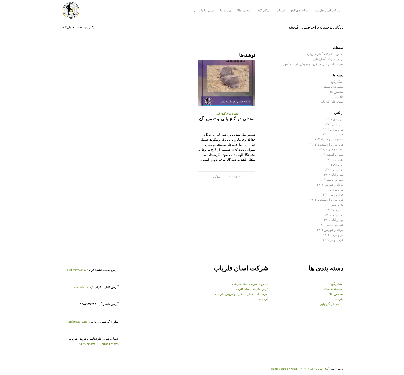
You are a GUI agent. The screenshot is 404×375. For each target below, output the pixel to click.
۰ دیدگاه (217, 176)
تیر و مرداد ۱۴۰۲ (333, 189)
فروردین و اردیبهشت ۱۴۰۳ (326, 144)
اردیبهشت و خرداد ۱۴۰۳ (328, 139)
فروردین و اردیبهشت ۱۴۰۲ (326, 199)
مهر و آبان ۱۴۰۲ (333, 174)
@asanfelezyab (76, 270)
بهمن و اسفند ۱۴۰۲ (331, 154)
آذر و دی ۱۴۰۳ (334, 119)
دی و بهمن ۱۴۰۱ (333, 204)
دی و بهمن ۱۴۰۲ (333, 159)
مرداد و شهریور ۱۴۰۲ (330, 184)
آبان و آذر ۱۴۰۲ (334, 169)
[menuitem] (327, 10)
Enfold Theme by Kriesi (284, 368)
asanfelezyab (83, 287)
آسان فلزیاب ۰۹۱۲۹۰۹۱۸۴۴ (314, 368)
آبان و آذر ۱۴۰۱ (334, 214)
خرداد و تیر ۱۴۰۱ (333, 240)
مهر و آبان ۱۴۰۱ (333, 220)
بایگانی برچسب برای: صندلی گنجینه (316, 27)
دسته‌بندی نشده (333, 86)
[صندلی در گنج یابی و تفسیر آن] (226, 83)
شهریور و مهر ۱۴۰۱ (331, 224)
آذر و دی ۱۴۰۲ (334, 164)
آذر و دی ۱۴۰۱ (334, 209)
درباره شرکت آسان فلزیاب (326, 59)
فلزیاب (339, 96)
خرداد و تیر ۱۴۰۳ (333, 134)
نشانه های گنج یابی (227, 113)
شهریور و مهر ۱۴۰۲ (331, 179)
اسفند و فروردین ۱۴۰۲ (329, 149)
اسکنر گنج (337, 82)
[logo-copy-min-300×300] (71, 10)
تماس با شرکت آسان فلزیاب (325, 54)
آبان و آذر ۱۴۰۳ (334, 124)
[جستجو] (193, 10)
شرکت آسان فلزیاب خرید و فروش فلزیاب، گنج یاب (311, 64)
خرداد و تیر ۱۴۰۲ (333, 194)
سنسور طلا (336, 92)
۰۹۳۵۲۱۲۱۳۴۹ (109, 344)
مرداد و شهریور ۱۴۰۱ (330, 230)
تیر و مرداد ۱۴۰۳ (333, 129)
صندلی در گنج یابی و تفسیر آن (226, 119)
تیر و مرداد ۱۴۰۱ (333, 235)
